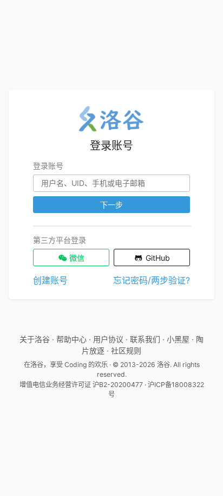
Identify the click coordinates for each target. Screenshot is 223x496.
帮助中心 (71, 339)
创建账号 (50, 280)
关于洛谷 (34, 339)
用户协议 (108, 339)
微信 (75, 257)
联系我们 (145, 339)
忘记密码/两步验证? (151, 280)
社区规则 (126, 350)
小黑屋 (178, 339)
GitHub (156, 257)
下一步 (111, 204)
